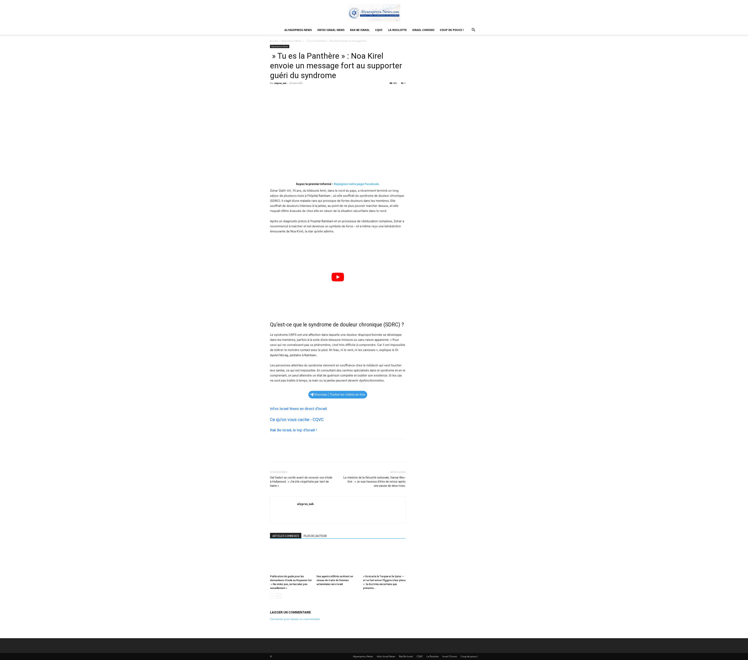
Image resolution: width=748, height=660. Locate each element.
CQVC (379, 30)
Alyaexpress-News (298, 30)
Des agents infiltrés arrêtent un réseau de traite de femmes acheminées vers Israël (335, 580)
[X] (283, 92)
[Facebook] (274, 92)
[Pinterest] (292, 92)
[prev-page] (272, 595)
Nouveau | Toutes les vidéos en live (339, 394)
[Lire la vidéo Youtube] (338, 277)
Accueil (274, 40)
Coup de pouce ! (452, 30)
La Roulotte (397, 30)
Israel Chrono (423, 30)
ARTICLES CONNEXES (285, 536)
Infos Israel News (331, 30)
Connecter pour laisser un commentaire (295, 619)
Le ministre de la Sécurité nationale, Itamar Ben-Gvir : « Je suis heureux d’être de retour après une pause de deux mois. (374, 481)
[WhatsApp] (301, 92)
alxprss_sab (280, 83)
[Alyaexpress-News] (374, 13)
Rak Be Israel (360, 30)
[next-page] (278, 595)
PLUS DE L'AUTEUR (315, 536)
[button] (473, 30)
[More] (310, 92)
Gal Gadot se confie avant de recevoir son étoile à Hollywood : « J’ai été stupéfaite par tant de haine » (301, 481)
